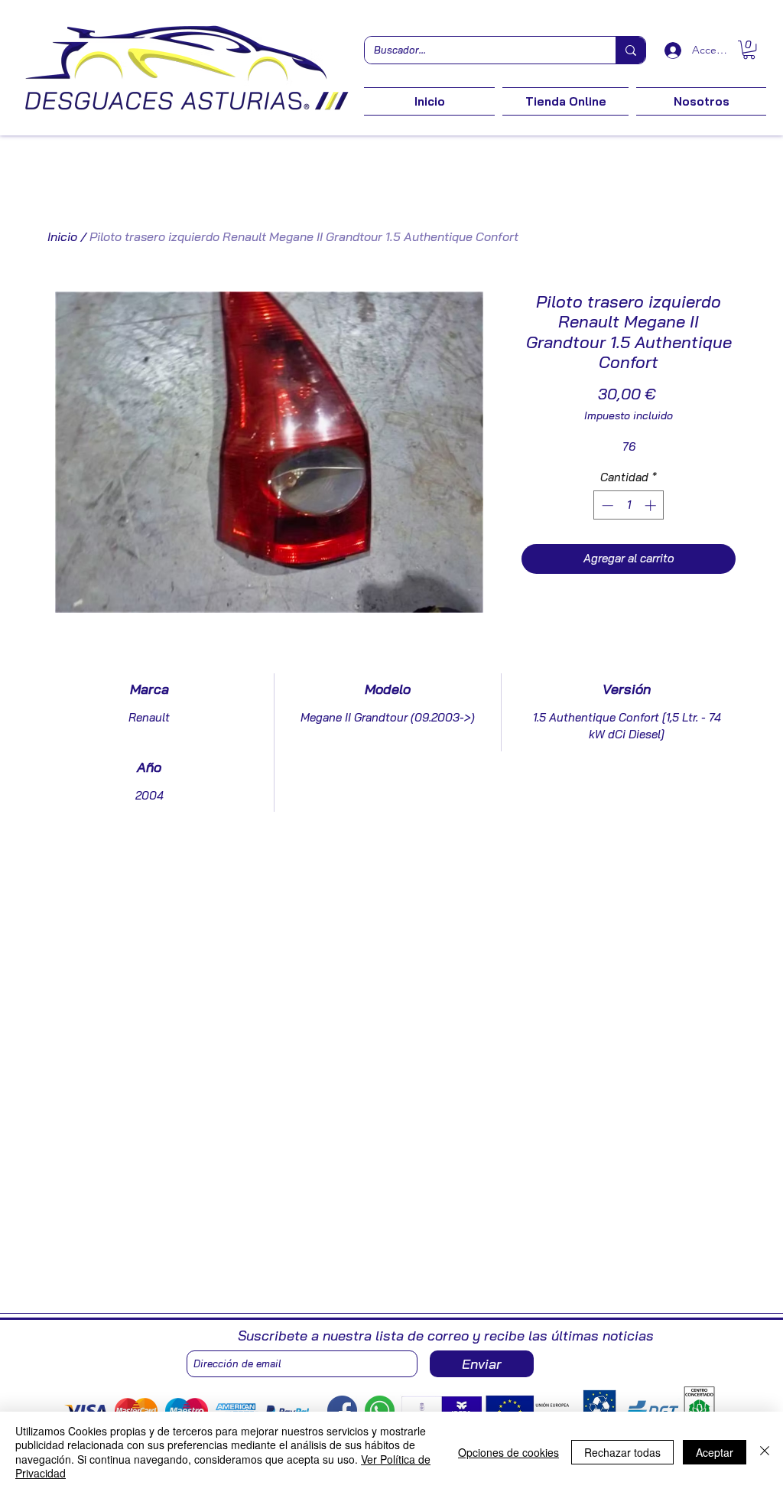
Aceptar (714, 1452)
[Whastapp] (380, 1410)
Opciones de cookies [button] (508, 1452)
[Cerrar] (764, 1452)
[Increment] (652, 505)
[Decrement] (606, 505)
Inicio (62, 236)
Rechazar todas (622, 1452)
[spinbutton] (629, 505)
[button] (749, 50)
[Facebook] (342, 1410)
